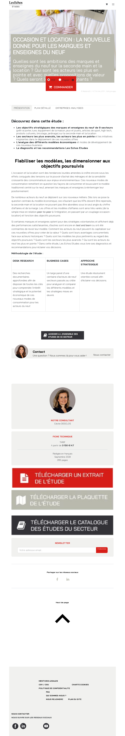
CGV (41, 684)
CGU (47, 684)
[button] (61, 87)
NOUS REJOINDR (54, 699)
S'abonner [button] (101, 549)
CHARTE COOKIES (80, 684)
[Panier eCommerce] (106, 4)
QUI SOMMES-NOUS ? (56, 695)
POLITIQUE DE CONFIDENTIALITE (54, 688)
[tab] (21, 108)
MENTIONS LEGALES (48, 681)
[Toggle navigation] (113, 4)
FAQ (48, 692)
